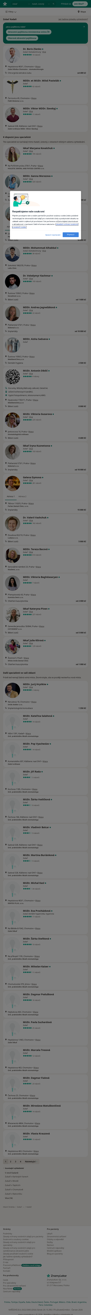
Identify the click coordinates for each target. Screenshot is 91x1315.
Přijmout (70, 235)
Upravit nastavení (52, 235)
